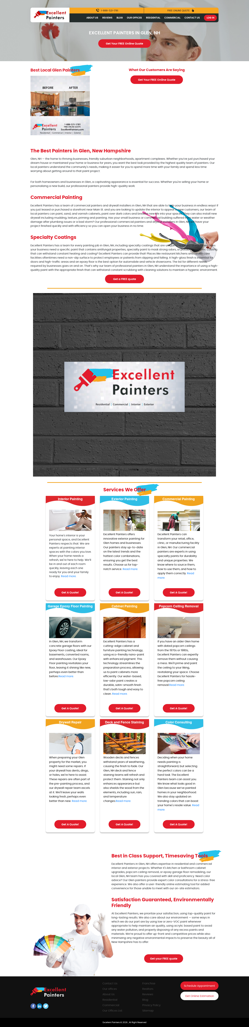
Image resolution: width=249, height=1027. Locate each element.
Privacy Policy (151, 1005)
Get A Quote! (70, 592)
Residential (153, 18)
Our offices (109, 989)
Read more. (68, 576)
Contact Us (192, 18)
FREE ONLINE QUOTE (178, 11)
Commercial (172, 18)
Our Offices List (112, 1010)
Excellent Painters (111, 1022)
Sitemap (148, 1010)
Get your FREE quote (163, 958)
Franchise (148, 983)
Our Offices (134, 18)
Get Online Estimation (199, 996)
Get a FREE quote (124, 279)
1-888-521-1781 (109, 11)
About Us (92, 18)
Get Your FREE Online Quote (124, 43)
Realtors (147, 989)
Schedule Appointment (199, 986)
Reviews (107, 18)
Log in (210, 18)
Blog (120, 18)
